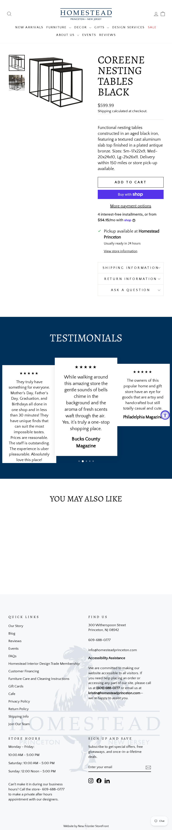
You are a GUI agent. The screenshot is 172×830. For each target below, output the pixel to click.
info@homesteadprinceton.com (112, 650)
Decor (81, 27)
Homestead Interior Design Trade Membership (44, 664)
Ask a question (130, 290)
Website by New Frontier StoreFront (86, 826)
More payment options (130, 206)
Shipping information (131, 268)
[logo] (86, 14)
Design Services (128, 27)
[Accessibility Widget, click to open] (165, 415)
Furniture (57, 27)
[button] (79, 461)
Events (89, 35)
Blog (11, 633)
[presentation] (148, 767)
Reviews (107, 35)
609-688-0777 (99, 640)
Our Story (15, 626)
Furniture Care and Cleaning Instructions (38, 679)
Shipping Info (18, 716)
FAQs (12, 656)
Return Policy (18, 709)
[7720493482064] (17, 63)
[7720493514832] (17, 83)
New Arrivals (29, 27)
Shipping (104, 111)
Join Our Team (19, 724)
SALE (152, 27)
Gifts (100, 27)
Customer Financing (23, 671)
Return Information (130, 279)
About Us (66, 35)
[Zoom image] (56, 82)
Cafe (11, 694)
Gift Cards (15, 686)
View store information (120, 251)
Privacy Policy (19, 701)
